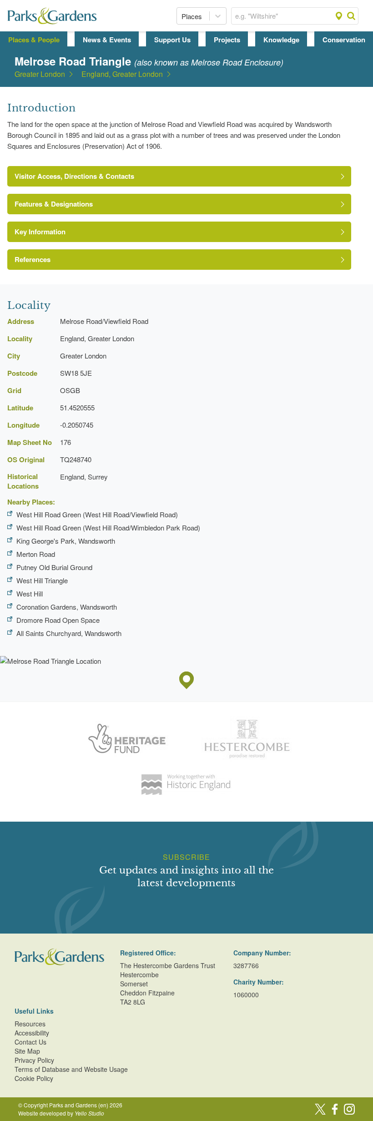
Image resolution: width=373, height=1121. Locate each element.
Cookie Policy (34, 1078)
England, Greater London (122, 74)
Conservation (344, 40)
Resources (30, 1023)
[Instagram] (349, 1109)
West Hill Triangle (42, 580)
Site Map (27, 1050)
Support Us (172, 40)
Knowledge (281, 40)
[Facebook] (334, 1109)
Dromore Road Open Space (58, 620)
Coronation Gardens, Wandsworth (66, 606)
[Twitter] (320, 1109)
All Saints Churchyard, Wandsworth (68, 633)
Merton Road (35, 554)
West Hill (29, 593)
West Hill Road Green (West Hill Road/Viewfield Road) (97, 514)
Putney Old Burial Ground (54, 567)
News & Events (107, 40)
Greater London (40, 74)
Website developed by (61, 1113)
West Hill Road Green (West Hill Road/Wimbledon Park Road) (108, 527)
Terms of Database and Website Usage (71, 1069)
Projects (227, 40)
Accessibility (32, 1032)
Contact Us (30, 1041)
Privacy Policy (34, 1060)
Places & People (34, 40)
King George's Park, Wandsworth (65, 540)
